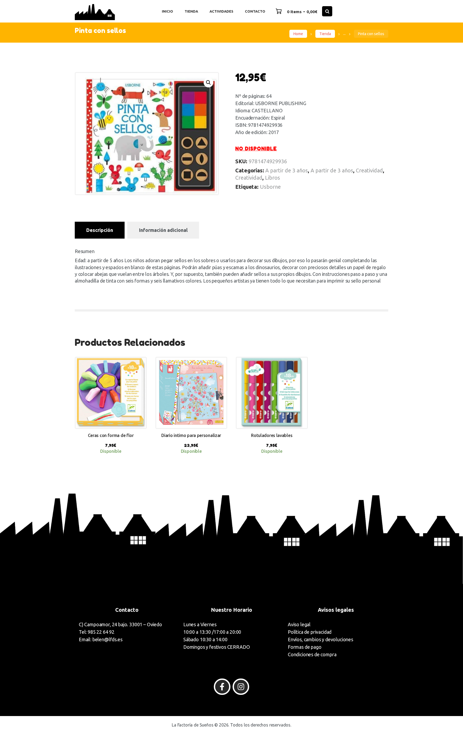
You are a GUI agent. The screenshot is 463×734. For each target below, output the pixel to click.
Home (298, 34)
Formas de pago (305, 647)
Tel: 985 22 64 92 (96, 632)
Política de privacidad (309, 632)
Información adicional (163, 230)
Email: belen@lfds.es (100, 639)
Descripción (99, 230)
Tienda (325, 34)
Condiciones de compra (312, 654)
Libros (272, 178)
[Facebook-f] (222, 687)
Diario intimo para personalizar (191, 435)
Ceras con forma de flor (111, 435)
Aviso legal (299, 624)
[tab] (100, 230)
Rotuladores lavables (271, 435)
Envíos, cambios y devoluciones (320, 639)
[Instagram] (241, 687)
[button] (208, 82)
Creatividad (369, 170)
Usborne (270, 187)
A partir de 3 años (286, 170)
